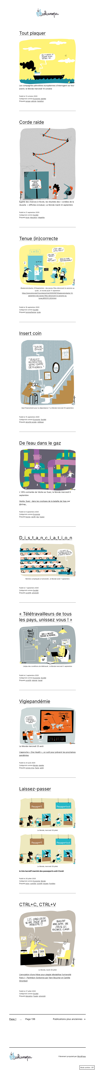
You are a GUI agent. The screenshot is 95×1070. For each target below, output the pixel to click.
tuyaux (42, 517)
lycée (39, 312)
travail (40, 680)
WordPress (81, 1056)
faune (37, 768)
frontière (52, 883)
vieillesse (40, 422)
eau (37, 517)
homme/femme (31, 312)
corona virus (30, 768)
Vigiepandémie (34, 701)
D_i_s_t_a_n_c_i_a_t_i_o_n (45, 537)
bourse (28, 517)
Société (35, 215)
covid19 (28, 593)
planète (43, 99)
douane (45, 883)
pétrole (33, 101)
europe (28, 101)
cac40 (33, 517)
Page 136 (30, 1019)
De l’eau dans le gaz (40, 443)
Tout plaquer (32, 33)
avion (27, 883)
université (35, 593)
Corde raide (31, 122)
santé (42, 768)
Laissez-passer (35, 789)
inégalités (41, 217)
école (27, 217)
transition (40, 101)
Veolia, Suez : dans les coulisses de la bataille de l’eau (43, 501)
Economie (36, 99)
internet (34, 680)
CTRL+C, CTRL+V (37, 904)
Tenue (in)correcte (38, 238)
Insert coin (30, 333)
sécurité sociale (31, 422)
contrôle (33, 883)
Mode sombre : (85, 1067)
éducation (33, 217)
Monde (35, 765)
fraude (35, 996)
